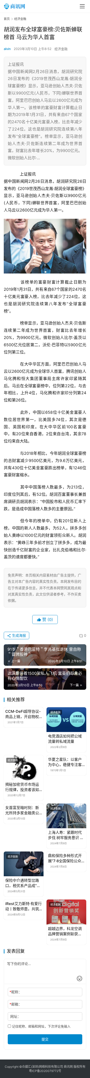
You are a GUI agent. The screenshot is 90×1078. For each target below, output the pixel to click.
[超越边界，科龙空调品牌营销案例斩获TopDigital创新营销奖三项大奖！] (66, 912)
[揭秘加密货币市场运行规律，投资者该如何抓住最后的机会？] (24, 767)
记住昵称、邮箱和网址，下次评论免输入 (40, 1026)
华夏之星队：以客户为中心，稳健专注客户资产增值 (65, 762)
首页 (7, 19)
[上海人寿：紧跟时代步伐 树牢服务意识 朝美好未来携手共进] (66, 816)
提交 (45, 1039)
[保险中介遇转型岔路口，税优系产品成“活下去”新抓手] (24, 864)
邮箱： (16, 1004)
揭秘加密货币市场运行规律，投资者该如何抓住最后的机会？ (22, 787)
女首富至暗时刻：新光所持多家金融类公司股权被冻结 (22, 810)
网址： (15, 1016)
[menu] (82, 6)
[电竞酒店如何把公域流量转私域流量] (66, 719)
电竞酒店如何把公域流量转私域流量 (65, 739)
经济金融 (61, 49)
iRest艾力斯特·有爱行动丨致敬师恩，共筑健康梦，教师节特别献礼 (23, 906)
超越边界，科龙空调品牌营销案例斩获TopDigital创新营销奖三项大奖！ (65, 931)
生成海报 (18, 635)
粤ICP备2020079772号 (45, 1071)
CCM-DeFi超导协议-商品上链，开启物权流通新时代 (23, 714)
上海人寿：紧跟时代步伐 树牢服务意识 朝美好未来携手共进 (66, 835)
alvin (7, 49)
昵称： (16, 992)
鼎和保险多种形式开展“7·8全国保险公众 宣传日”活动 (65, 858)
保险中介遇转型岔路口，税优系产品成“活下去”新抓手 (22, 883)
